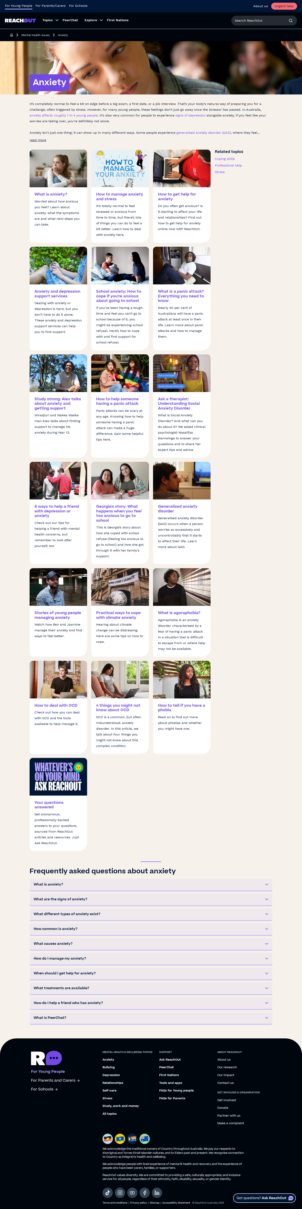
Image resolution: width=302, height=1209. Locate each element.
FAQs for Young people (176, 1091)
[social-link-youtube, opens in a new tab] (132, 1193)
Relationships (113, 1083)
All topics (110, 1114)
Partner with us (228, 1116)
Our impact (225, 1075)
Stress (220, 172)
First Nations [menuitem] (118, 20)
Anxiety (108, 1060)
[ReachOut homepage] (11, 35)
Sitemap (154, 1203)
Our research (227, 1067)
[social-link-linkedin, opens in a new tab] (157, 1193)
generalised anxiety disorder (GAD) (203, 133)
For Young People (18, 6)
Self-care (109, 1091)
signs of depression (190, 115)
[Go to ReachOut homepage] (20, 20)
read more (38, 140)
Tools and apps (170, 1083)
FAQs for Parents (172, 1098)
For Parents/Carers (51, 6)
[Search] (290, 20)
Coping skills (225, 159)
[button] (151, 885)
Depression (111, 1075)
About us (260, 6)
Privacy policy (138, 1203)
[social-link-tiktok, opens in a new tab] (108, 1193)
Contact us (225, 1083)
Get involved (226, 1100)
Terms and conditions (115, 1203)
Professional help (228, 165)
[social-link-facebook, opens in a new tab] (144, 1193)
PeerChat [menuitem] (70, 20)
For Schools (78, 6)
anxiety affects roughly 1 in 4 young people (64, 115)
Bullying (109, 1067)
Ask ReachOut (170, 1060)
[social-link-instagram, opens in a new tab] (120, 1193)
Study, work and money (121, 1106)
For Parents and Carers (53, 1080)
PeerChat (166, 1067)
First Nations (169, 1075)
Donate (222, 1108)
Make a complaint (230, 1123)
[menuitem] (49, 20)
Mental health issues (35, 35)
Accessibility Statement (176, 1203)
